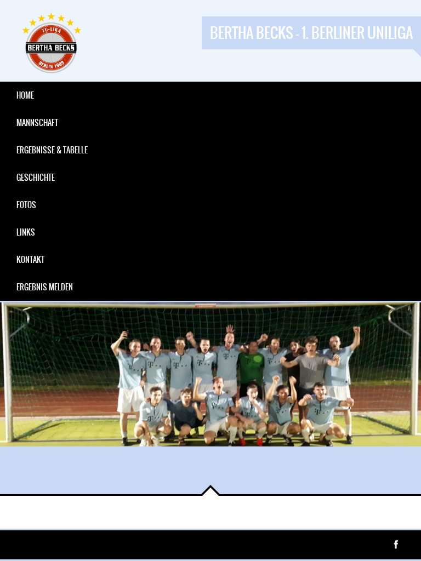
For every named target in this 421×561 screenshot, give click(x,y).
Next (49, 477)
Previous (16, 477)
